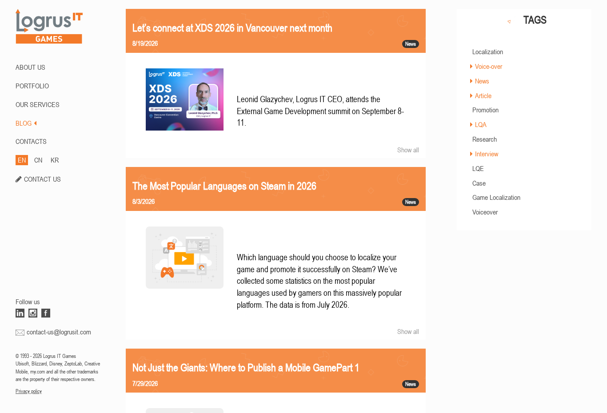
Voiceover (485, 212)
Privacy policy (29, 391)
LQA (481, 124)
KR (55, 160)
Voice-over (488, 66)
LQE (478, 168)
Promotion (485, 110)
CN (38, 160)
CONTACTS (31, 141)
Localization (487, 52)
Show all (408, 150)
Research (484, 139)
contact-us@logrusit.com (59, 332)
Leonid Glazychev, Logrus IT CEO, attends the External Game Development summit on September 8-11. (320, 111)
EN (22, 160)
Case (479, 183)
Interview (486, 154)
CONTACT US (42, 179)
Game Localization (496, 197)
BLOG (24, 123)
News (482, 81)
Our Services (38, 104)
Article (483, 95)
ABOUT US (30, 67)
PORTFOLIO (32, 86)
